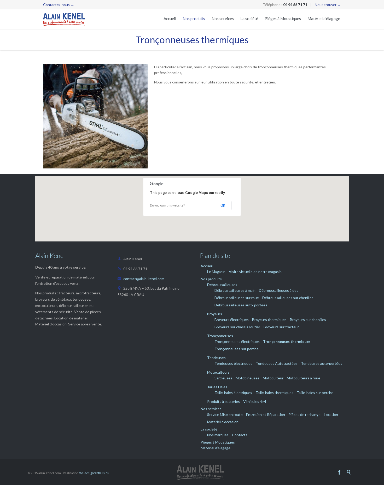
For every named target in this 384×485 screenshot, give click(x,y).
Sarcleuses (223, 378)
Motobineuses (247, 378)
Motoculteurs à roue (303, 378)
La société (209, 429)
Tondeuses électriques (233, 363)
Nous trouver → (328, 4)
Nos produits (211, 279)
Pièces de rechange (304, 414)
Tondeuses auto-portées (321, 363)
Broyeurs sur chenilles (308, 319)
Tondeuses (216, 357)
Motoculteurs (218, 372)
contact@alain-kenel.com (141, 278)
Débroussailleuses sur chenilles (287, 297)
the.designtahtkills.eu (94, 473)
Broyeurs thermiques (269, 319)
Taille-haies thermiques (274, 392)
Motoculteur (273, 378)
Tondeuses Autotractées (277, 363)
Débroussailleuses (222, 284)
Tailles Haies (217, 387)
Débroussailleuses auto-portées (240, 305)
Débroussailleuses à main (234, 290)
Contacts (239, 435)
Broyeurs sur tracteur (281, 327)
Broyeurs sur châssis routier (237, 327)
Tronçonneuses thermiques (287, 341)
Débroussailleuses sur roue (236, 297)
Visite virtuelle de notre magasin (255, 271)
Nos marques (218, 435)
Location (331, 414)
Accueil (207, 266)
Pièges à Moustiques (218, 442)
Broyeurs (214, 314)
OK (222, 205)
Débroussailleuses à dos (278, 290)
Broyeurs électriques (231, 319)
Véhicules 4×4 (254, 401)
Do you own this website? (167, 205)
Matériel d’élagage (215, 448)
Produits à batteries (223, 401)
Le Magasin (216, 271)
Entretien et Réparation (265, 414)
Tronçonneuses (220, 336)
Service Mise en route (225, 414)
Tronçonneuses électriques (237, 341)
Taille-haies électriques (233, 392)
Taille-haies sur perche (315, 392)
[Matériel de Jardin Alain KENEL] (64, 19)
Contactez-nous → (58, 4)
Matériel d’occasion (222, 422)
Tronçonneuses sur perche (236, 349)
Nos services (211, 409)
